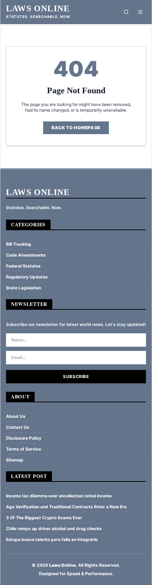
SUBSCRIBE (76, 376)
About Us (15, 416)
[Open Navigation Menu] (140, 12)
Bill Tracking (18, 244)
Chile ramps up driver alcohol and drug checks (54, 528)
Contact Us (17, 427)
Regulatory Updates (27, 276)
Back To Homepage (76, 127)
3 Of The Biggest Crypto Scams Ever (44, 517)
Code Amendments (26, 255)
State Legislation (23, 287)
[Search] (126, 12)
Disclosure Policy (23, 438)
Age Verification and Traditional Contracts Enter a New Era (66, 506)
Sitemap (14, 460)
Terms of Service (23, 449)
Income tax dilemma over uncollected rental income (59, 495)
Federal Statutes (23, 266)
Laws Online (38, 8)
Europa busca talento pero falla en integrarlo (52, 539)
